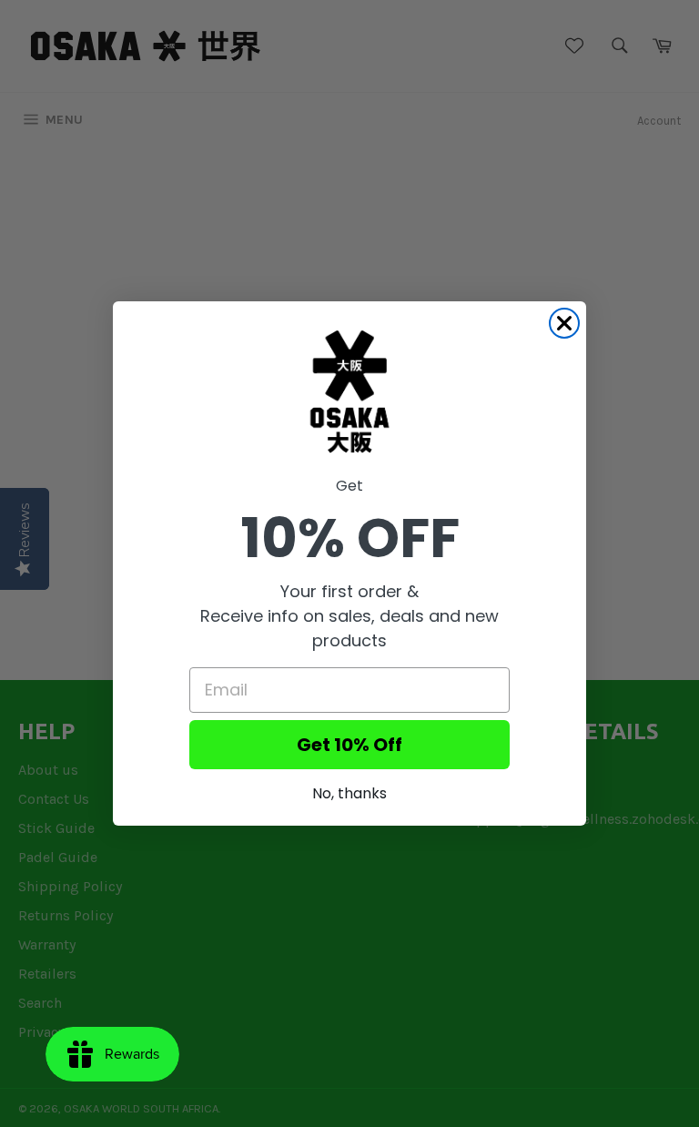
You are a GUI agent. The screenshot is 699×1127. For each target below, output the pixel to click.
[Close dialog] (564, 323)
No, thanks (349, 793)
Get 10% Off (349, 744)
